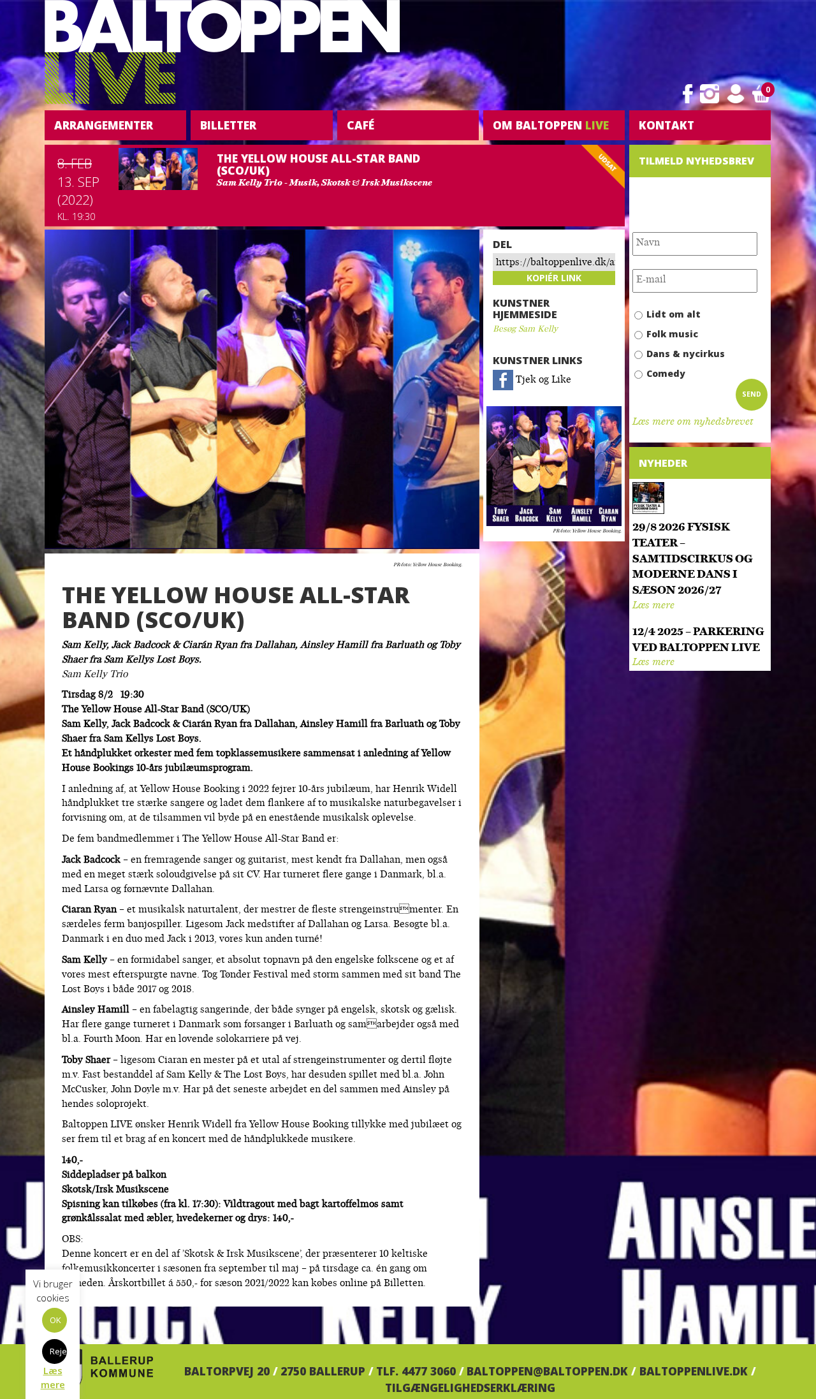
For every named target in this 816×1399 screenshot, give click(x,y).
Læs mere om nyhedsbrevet (692, 422)
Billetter (228, 125)
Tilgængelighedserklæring (470, 1387)
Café (360, 125)
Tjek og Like (542, 380)
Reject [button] (58, 1351)
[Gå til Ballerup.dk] (99, 1371)
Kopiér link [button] (554, 278)
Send (751, 394)
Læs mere (653, 606)
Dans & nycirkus (685, 354)
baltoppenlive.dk (693, 1371)
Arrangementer (103, 125)
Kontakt (666, 125)
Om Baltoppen (551, 125)
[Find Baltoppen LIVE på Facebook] (688, 94)
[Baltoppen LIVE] (222, 52)
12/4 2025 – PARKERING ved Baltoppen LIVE (698, 640)
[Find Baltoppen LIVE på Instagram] (709, 94)
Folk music (672, 334)
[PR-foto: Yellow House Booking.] (554, 466)
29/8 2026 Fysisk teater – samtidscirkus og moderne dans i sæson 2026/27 (692, 559)
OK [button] (55, 1320)
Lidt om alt (673, 314)
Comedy (665, 373)
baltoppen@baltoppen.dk (547, 1371)
